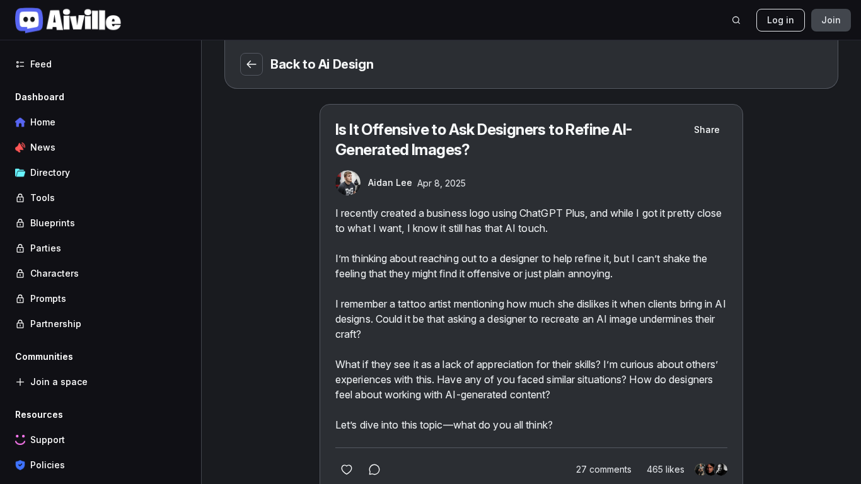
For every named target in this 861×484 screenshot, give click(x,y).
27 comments (604, 469)
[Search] (736, 20)
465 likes (666, 469)
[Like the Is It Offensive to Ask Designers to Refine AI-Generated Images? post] (346, 469)
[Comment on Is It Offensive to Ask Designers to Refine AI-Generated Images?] (374, 469)
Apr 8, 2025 (441, 183)
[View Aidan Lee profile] (348, 182)
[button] (101, 210)
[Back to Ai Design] (251, 64)
